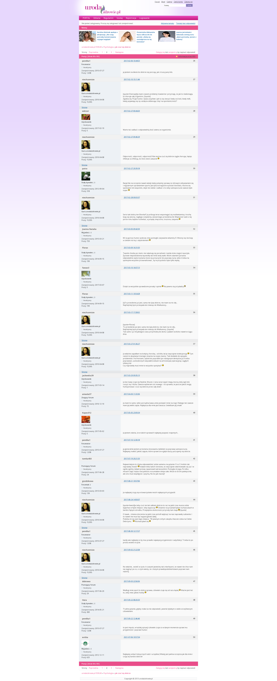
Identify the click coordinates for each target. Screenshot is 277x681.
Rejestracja (131, 18)
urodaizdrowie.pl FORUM (92, 47)
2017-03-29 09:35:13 (132, 375)
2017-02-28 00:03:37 (132, 197)
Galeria (169, 2)
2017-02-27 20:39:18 (132, 168)
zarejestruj (172, 52)
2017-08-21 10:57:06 (132, 481)
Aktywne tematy (167, 23)
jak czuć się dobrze (123, 47)
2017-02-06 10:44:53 (132, 61)
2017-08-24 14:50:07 (132, 499)
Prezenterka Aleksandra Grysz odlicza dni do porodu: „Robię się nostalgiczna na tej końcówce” (146, 37)
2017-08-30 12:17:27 (132, 531)
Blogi (163, 2)
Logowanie (144, 18)
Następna (119, 52)
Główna (96, 18)
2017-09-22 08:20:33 (132, 600)
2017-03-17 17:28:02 (132, 312)
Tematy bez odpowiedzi (185, 23)
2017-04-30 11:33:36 (132, 394)
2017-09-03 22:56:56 (132, 581)
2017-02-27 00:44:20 (132, 111)
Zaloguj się (188, 2)
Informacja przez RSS (186, 56)
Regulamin (108, 18)
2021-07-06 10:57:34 (132, 637)
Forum (157, 2)
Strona (84, 107)
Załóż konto (178, 2)
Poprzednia (93, 52)
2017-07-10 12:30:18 (132, 440)
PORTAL (86, 18)
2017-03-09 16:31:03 (132, 247)
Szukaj (120, 18)
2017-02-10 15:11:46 (132, 79)
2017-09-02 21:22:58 (132, 550)
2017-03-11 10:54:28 (132, 294)
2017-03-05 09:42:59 (132, 229)
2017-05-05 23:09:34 (132, 412)
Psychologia (108, 47)
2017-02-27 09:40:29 (132, 137)
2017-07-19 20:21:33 (132, 458)
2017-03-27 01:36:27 (132, 344)
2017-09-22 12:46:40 (132, 618)
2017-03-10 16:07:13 (132, 267)
